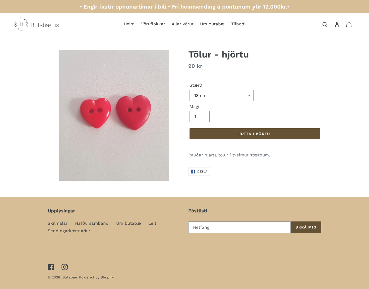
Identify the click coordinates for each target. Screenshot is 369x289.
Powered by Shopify (96, 277)
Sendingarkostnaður (69, 230)
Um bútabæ (128, 223)
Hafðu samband (92, 223)
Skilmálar (58, 223)
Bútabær (70, 277)
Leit (152, 223)
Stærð (196, 85)
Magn (195, 106)
